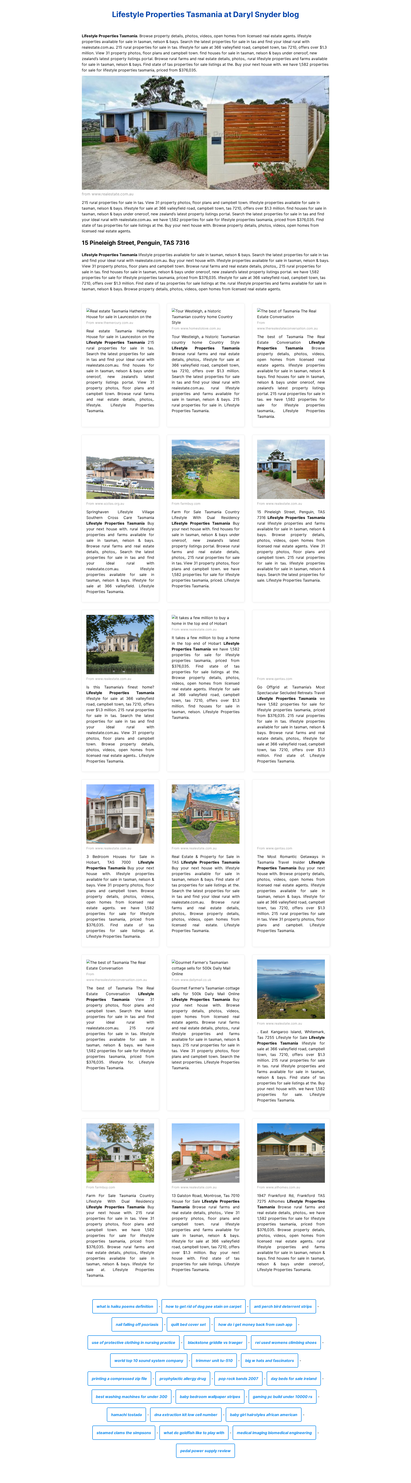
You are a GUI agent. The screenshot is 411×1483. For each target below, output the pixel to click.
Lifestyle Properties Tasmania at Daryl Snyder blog (205, 14)
